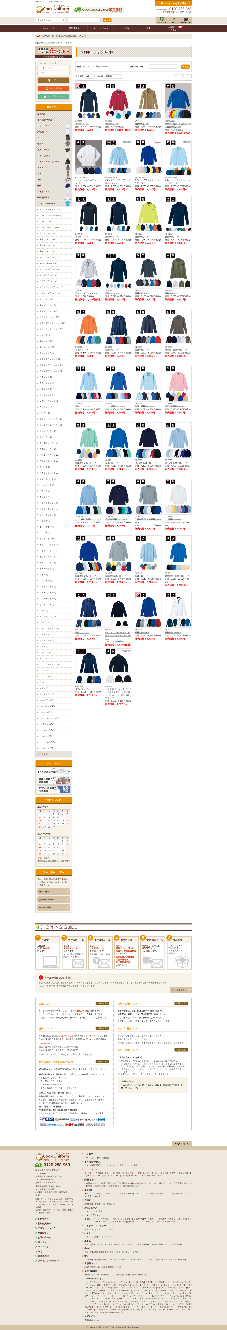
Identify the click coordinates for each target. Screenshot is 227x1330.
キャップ (172, 1259)
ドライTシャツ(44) (48, 233)
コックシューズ (90, 1211)
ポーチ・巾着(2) (47, 568)
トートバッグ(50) (47, 539)
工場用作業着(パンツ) (111, 1267)
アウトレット (89, 1158)
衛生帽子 (181, 1259)
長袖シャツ (126, 1290)
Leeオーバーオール (166, 1310)
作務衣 (126, 28)
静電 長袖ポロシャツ (145, 406)
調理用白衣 (74, 28)
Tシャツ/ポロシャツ (111, 1282)
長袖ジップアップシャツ (86, 293)
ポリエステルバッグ (169, 1301)
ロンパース (89, 1310)
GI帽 (123, 1259)
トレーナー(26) (46, 437)
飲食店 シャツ (90, 1219)
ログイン (56, 80)
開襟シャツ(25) (46, 377)
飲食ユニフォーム (91, 1320)
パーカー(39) (45, 413)
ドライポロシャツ (148, 1288)
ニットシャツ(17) (47, 395)
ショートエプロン (111, 1193)
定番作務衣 (89, 1204)
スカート (134, 1299)
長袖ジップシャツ (173, 632)
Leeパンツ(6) (46, 736)
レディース (96, 1229)
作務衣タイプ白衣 (92, 1186)
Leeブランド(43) (47, 706)
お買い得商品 (102, 1158)
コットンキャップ (172, 1299)
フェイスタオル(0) (48, 586)
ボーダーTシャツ (147, 1285)
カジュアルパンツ (177, 1296)
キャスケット (114, 1259)
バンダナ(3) (45, 533)
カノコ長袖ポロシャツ (115, 406)
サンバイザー (102, 1301)
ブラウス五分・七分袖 (153, 1219)
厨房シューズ (152, 28)
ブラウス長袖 (169, 1219)
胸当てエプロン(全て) (93, 1193)
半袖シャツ (103, 1290)
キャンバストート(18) (49, 545)
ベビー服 (187, 1307)
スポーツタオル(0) (48, 592)
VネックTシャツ (114, 1285)
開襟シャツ (131, 1222)
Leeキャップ (116, 1312)
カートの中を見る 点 (175, 3)
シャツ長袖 (125, 1219)
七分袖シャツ (114, 1290)
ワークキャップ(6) (48, 515)
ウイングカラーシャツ (117, 1222)
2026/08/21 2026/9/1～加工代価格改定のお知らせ (63, 36)
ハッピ (174, 1304)
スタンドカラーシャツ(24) (51, 365)
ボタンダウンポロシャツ (167, 1288)
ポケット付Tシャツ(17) (50, 257)
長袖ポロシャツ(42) (48, 311)
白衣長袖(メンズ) (125, 1183)
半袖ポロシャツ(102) (49, 305)
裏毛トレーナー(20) (48, 449)
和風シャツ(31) (46, 389)
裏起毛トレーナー (129, 1296)
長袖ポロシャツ (82, 124)
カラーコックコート (163, 1173)
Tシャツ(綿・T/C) (136, 1282)
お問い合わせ (44, 1237)
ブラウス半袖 (137, 1219)
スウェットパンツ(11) (49, 473)
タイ (108, 1252)
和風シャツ (111, 1204)
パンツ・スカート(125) (50, 455)
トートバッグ (123, 1301)
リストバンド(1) (47, 604)
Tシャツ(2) (44, 682)
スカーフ (88, 1252)
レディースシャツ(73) (49, 401)
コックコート (48, 28)
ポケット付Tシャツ (98, 1285)
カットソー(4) (46, 407)
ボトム (115, 1165)
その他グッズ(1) (47, 700)
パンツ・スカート (160, 1296)
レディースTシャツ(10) (50, 293)
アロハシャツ (143, 1222)
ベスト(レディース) (106, 1237)
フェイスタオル (122, 1304)
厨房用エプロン (164, 1193)
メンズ (87, 1229)
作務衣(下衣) (100, 1204)
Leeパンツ (94, 1312)
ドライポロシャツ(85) (49, 317)
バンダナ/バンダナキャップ (156, 1259)
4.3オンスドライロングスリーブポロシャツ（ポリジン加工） (118, 635)
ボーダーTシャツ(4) (48, 275)
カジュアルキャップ (92, 1282)
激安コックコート (154, 1176)
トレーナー (116, 1296)
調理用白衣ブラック (131, 1186)
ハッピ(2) (44, 610)
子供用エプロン (108, 1275)
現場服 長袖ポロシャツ (176, 350)
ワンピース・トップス (172, 1307)
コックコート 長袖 (133, 1173)
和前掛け (152, 1193)
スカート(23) (45, 491)
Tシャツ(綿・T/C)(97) (49, 227)
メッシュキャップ (155, 1299)
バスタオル (109, 1304)
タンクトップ (156, 1307)
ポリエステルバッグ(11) (50, 557)
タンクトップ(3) (47, 658)
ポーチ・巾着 (91, 1304)
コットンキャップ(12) (49, 509)
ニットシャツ (155, 1222)
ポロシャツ (106, 1288)
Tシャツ (124, 1282)
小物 (135, 1165)
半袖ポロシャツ (118, 1288)
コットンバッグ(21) (48, 551)
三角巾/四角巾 (99, 1252)
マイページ (43, 1247)
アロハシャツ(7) (47, 383)
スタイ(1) (44, 688)
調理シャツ (106, 1186)
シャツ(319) (45, 335)
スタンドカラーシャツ (97, 1222)
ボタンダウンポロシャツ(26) (52, 323)
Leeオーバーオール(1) (49, 718)
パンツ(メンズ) (108, 1244)
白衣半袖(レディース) (142, 1183)
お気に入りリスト (56, 96)
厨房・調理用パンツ (92, 1244)
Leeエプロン (105, 1312)
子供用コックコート (92, 1275)
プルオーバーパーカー (174, 1293)
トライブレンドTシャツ (181, 1285)
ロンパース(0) (46, 676)
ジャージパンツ (110, 1299)
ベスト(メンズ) (90, 1237)
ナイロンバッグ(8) (48, 562)
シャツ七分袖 (113, 1219)
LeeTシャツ (180, 1310)
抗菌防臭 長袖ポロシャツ (177, 576)
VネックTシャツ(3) (48, 263)
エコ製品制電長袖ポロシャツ (88, 519)
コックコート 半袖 (92, 1173)
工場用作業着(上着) (92, 1267)
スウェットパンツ (95, 1299)
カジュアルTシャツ (130, 1285)
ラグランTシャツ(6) (48, 281)
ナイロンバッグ (185, 1301)
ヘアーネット (125, 1252)
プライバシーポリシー (48, 1261)
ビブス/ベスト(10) (48, 616)
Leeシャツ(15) (46, 730)
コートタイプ (115, 1307)
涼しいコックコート (111, 1176)
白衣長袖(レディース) (183, 1183)
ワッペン (115, 1252)
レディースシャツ (170, 1222)
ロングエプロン (140, 1193)
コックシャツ (148, 1173)
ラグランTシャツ (162, 1285)
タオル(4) (44, 574)
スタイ (106, 1310)
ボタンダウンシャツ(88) (50, 359)
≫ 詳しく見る (102, 1003)
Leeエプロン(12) (47, 742)
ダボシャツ (116, 1186)
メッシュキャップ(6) (49, 503)
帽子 (121, 1165)
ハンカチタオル (151, 1304)
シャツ (94, 1290)
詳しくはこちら (179, 990)
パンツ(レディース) (124, 1244)
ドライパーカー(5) (48, 431)
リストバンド (164, 1304)
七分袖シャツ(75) (47, 347)
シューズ (128, 1165)
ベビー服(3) (45, 670)
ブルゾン (88, 1307)
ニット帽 (91, 1301)
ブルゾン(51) (45, 622)
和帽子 (96, 1259)
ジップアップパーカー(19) (51, 425)
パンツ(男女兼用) (141, 1244)
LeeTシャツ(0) (46, 724)
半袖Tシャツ (164, 1282)
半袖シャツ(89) (46, 341)
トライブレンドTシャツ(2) (51, 287)
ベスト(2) (44, 646)
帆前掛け (175, 1193)
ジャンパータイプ (100, 1307)
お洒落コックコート (93, 1176)
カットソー (149, 1293)
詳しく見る (44, 891)
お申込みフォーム (47, 899)
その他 (135, 1252)
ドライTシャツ (151, 1282)
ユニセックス (107, 1229)
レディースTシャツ (92, 1288)
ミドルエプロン (126, 1193)
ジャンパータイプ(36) (49, 628)
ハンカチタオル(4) (48, 598)
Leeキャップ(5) (47, 748)
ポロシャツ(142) (47, 299)
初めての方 (43, 1219)
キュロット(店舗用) (173, 1244)
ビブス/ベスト (185, 1304)
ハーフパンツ (123, 1299)
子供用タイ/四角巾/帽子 (126, 1275)
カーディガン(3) (47, 694)
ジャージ (145, 1307)
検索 (108, 20)
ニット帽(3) (45, 521)
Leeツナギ (152, 1310)
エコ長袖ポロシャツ (174, 519)
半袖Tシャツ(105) (48, 239)
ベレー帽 (104, 1259)
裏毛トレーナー (145, 1296)
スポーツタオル (136, 1304)
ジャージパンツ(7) (48, 479)
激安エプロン (93, 1196)
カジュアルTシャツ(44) (50, 269)
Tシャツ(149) (46, 221)
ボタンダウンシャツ (140, 1290)
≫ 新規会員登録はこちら (53, 57)
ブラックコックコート (182, 1173)
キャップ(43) (45, 497)
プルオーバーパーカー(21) (51, 419)
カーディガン (116, 1310)
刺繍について (44, 1233)
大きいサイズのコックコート (133, 1176)
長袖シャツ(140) (47, 353)
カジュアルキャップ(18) (50, 209)
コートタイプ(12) (47, 634)
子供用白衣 (142, 1275)
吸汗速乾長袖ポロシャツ (176, 406)
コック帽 (88, 1259)
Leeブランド (141, 1310)
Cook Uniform (116, 1327)
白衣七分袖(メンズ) (108, 1183)
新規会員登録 (56, 88)
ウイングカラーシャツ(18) (51, 371)
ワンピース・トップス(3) (51, 664)
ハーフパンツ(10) (47, 485)
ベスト (137, 1307)
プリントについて (46, 1228)
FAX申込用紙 (45, 907)
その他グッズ (128, 1310)
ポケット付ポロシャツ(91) (51, 329)
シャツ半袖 (102, 1219)
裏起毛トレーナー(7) (49, 443)
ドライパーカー (103, 1296)
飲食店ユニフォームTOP (44, 43)
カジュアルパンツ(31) (49, 461)
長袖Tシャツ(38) (47, 251)
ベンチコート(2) (47, 640)
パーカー (159, 1293)
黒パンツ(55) (45, 467)
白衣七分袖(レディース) (162, 1183)
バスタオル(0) (46, 580)
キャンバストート (137, 1301)
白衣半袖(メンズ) (91, 1183)
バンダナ (112, 1301)
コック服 (88, 1165)
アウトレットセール (178, 28)
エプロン (107, 1165)
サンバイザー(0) (47, 527)
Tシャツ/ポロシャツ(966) (51, 215)
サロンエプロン (100, 28)
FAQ (40, 1251)
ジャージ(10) (45, 652)
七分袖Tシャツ (177, 1282)
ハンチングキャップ (135, 1259)
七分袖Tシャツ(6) (47, 245)
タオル (101, 1304)
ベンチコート (127, 1307)
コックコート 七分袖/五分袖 (112, 1173)
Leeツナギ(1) (46, 712)
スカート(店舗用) (156, 1244)
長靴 (100, 1211)
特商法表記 (43, 1256)
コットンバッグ (153, 1301)
